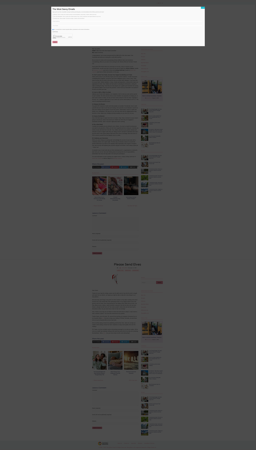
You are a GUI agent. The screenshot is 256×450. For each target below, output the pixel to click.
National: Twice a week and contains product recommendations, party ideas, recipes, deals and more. (75, 14)
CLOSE (202, 7)
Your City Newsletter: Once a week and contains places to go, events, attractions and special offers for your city (77, 16)
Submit (55, 42)
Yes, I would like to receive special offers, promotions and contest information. (72, 29)
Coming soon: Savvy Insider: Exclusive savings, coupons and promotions (69, 18)
